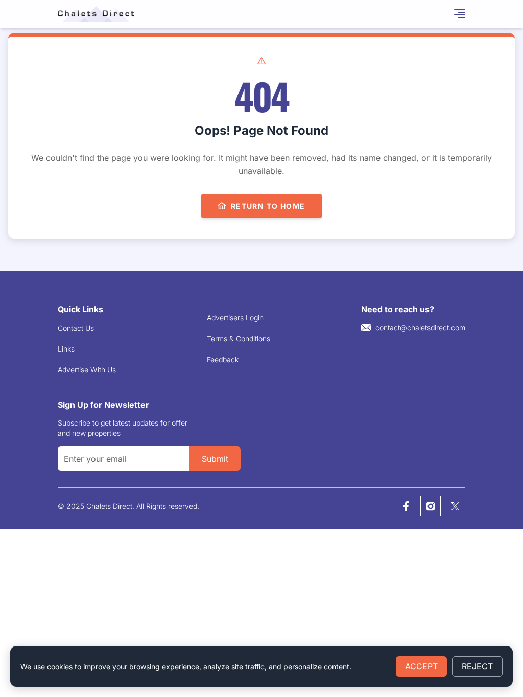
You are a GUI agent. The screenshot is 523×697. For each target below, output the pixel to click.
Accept (421, 666)
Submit (215, 459)
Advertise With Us (87, 369)
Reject (477, 666)
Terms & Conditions (238, 338)
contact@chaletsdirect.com (420, 327)
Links (66, 348)
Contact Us (76, 327)
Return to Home (268, 206)
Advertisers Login (235, 317)
